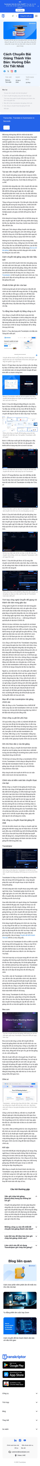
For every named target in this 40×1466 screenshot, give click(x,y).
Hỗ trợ (16, 1448)
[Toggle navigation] (36, 16)
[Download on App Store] (14, 1374)
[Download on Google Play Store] (14, 1364)
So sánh (5, 1429)
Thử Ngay (20, 10)
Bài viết (23, 1448)
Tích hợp (5, 1402)
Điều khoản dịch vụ (27, 1445)
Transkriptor (6, 275)
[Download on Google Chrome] (14, 1383)
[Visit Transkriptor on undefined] (15, 1440)
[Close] (38, 6)
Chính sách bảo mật (13, 1445)
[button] (14, 16)
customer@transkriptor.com (20, 1452)
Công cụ (5, 1393)
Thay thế (5, 1420)
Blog (4, 1411)
